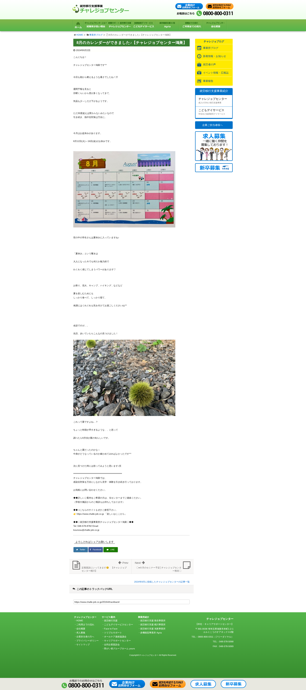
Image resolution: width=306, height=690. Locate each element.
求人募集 (80, 632)
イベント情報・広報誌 (216, 72)
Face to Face (110, 628)
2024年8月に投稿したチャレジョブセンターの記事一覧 (162, 581)
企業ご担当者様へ (212, 125)
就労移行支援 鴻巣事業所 (152, 628)
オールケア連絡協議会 (115, 636)
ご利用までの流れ (85, 624)
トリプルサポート (113, 632)
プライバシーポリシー (87, 640)
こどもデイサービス (211, 112)
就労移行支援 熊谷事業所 (152, 620)
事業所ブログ (96, 35)
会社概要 (80, 628)
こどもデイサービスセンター (118, 624)
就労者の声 (209, 64)
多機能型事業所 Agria (151, 632)
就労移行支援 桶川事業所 (152, 624)
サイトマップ (83, 644)
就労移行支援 (110, 620)
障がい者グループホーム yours (119, 648)
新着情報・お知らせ (214, 56)
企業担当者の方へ (85, 636)
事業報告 (208, 81)
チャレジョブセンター (212, 100)
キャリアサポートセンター (117, 640)
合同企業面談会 (112, 644)
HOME (79, 35)
